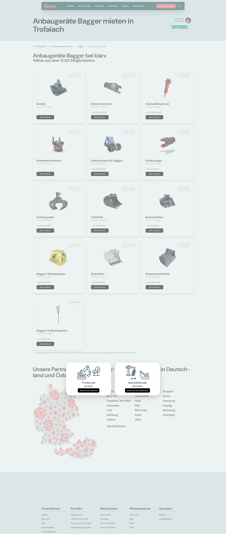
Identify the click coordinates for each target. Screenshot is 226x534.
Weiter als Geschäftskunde (137, 390)
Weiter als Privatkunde (88, 390)
